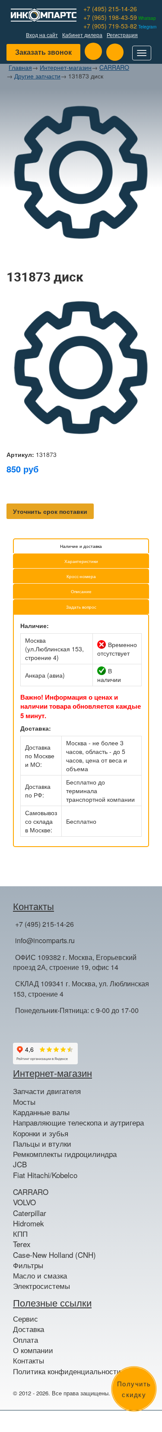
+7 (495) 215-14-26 (110, 8)
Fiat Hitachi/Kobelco (45, 1175)
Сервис (25, 1318)
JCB (20, 1164)
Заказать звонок (43, 52)
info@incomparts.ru (45, 940)
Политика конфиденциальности (67, 1371)
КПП (20, 1234)
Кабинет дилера (82, 34)
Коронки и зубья (40, 1133)
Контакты (28, 1360)
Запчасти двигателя (47, 1091)
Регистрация (122, 34)
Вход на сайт (42, 34)
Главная (20, 67)
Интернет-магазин (66, 67)
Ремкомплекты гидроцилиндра (65, 1154)
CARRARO (114, 67)
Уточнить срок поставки (50, 511)
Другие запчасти (37, 76)
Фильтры (28, 1265)
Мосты (24, 1102)
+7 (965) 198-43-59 (119, 17)
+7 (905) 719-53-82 (119, 26)
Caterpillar (29, 1213)
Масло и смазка (40, 1275)
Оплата (25, 1340)
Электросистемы (41, 1286)
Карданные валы (41, 1112)
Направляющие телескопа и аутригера (78, 1122)
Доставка (28, 1329)
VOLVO (24, 1202)
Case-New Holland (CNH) (54, 1255)
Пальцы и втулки (42, 1143)
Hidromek (28, 1223)
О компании (33, 1350)
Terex (22, 1244)
